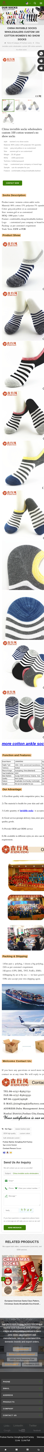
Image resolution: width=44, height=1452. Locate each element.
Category (16, 43)
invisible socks (26, 810)
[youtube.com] (22, 1430)
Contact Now (12, 183)
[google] (7, 1430)
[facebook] (37, 1430)
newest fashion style (22, 1129)
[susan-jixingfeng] (4, 1152)
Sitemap (40, 1437)
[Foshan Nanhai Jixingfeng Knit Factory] (4, 3)
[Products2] (22, 15)
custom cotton (25, 1133)
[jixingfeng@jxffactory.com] (10, 1152)
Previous (3, 1279)
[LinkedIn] (18, 1425)
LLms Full (25, 1440)
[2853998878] (7, 1152)
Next (41, 1279)
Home (9, 43)
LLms (17, 1440)
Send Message (15, 1228)
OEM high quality (9, 1133)
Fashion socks (27, 43)
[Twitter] (33, 1425)
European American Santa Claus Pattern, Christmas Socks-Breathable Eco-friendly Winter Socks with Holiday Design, (22, 1302)
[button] (21, 22)
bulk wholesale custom (11, 1138)
